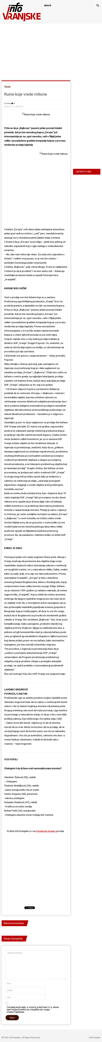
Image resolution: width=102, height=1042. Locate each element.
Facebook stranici (46, 831)
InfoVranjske (15, 1037)
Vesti (7, 86)
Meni (46, 6)
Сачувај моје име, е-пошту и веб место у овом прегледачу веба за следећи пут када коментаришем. (33, 1009)
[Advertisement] (50, 50)
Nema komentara (14, 923)
